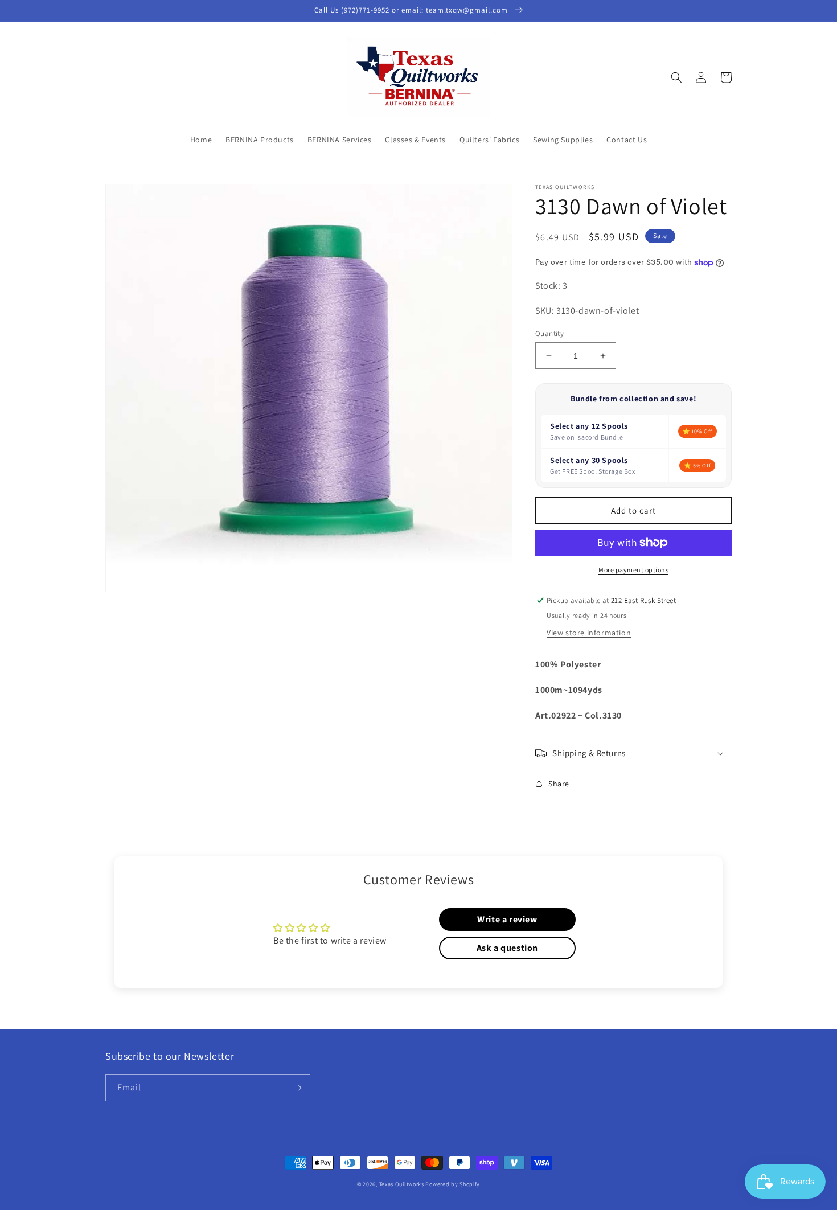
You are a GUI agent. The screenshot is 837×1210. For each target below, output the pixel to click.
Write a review (507, 919)
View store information (589, 632)
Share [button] (558, 783)
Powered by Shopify (452, 1184)
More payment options (633, 569)
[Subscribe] (297, 1087)
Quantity (549, 333)
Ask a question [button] (507, 948)
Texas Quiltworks (401, 1184)
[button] (676, 77)
